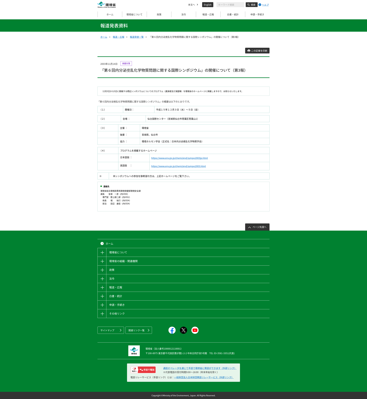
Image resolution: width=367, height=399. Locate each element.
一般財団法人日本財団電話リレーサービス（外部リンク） (204, 377)
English (208, 4)
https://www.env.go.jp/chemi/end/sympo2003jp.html (179, 158)
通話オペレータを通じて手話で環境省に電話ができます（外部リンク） (200, 368)
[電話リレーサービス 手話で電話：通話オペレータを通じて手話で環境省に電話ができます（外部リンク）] (143, 369)
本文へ (191, 4)
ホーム (110, 14)
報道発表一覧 (137, 37)
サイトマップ (107, 330)
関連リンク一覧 (136, 330)
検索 (253, 4)
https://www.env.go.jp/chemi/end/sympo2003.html (178, 166)
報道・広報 (118, 37)
